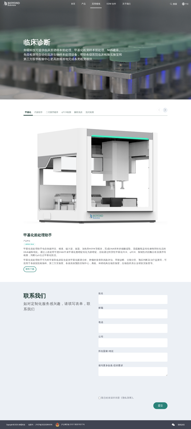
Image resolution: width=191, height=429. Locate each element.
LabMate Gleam (29, 244)
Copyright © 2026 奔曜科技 (15, 425)
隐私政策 (127, 398)
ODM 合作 (111, 4)
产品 (84, 4)
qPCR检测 (66, 112)
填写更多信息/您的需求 (110, 365)
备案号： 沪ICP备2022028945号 (40, 425)
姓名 (100, 293)
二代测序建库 (52, 112)
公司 (100, 336)
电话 (100, 322)
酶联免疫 (78, 112)
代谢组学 (38, 112)
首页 (73, 4)
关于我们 (126, 4)
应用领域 (96, 4)
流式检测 (90, 112)
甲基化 (28, 112)
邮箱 (100, 308)
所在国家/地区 (106, 351)
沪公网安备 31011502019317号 (73, 424)
